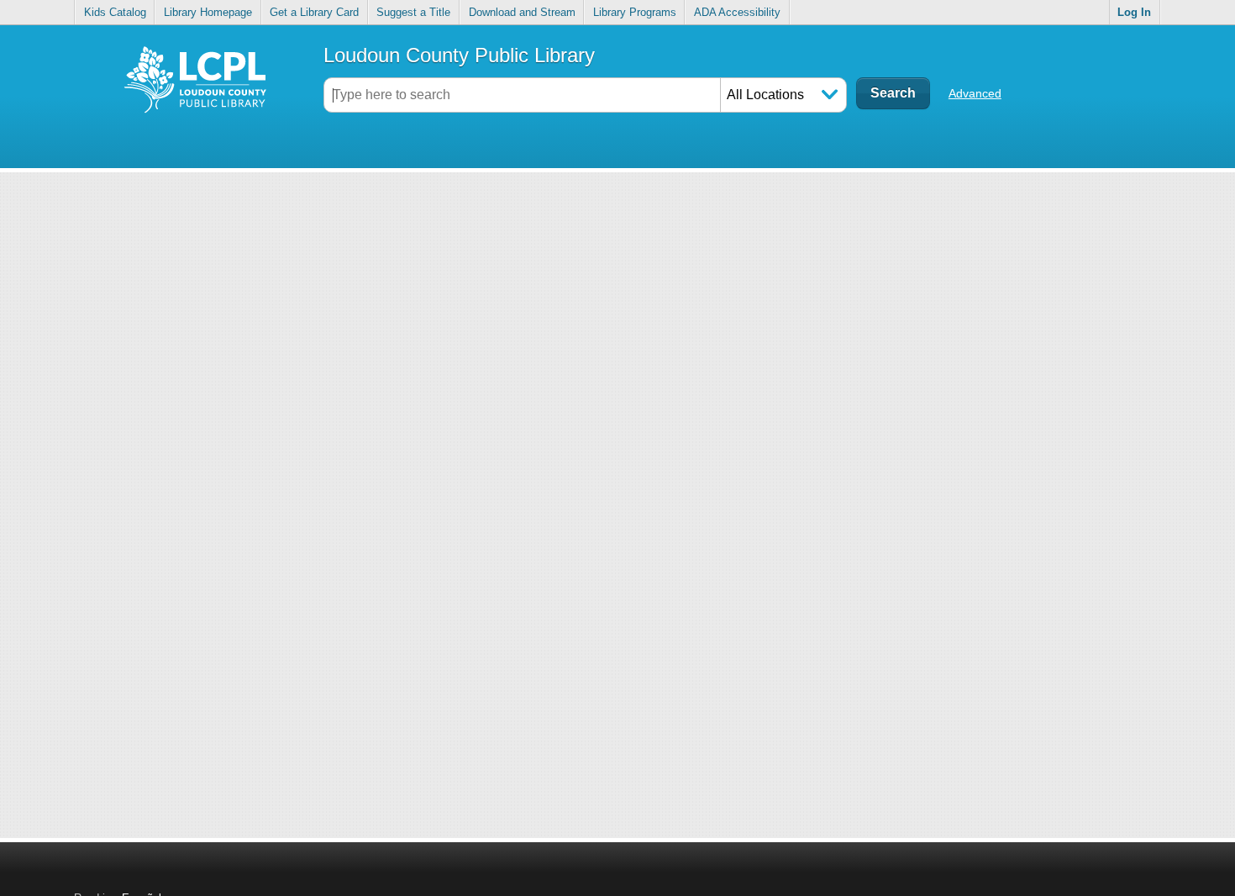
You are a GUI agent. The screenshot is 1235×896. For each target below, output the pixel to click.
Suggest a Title (413, 12)
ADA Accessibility (737, 12)
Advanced (975, 93)
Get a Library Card (314, 12)
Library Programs (634, 12)
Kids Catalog (115, 12)
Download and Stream (522, 12)
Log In (1134, 12)
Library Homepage (208, 12)
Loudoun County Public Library (459, 55)
